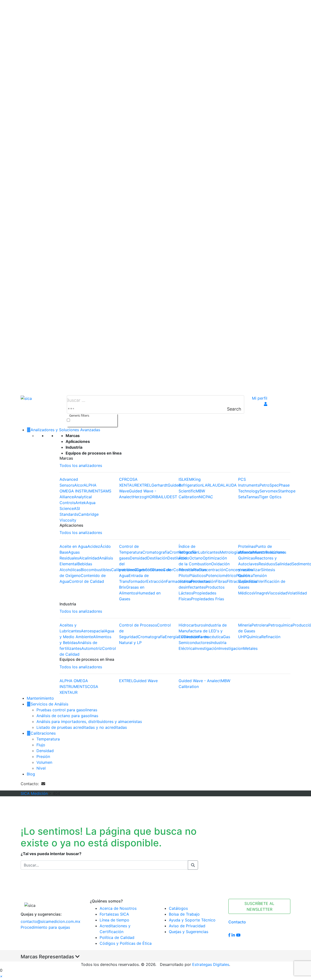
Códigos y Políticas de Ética (126, 943)
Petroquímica (280, 625)
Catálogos (178, 908)
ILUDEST (169, 496)
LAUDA (216, 485)
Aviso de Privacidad (187, 925)
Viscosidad (277, 593)
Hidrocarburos (192, 625)
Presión (43, 756)
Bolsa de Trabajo (184, 914)
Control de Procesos (138, 625)
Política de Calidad (117, 937)
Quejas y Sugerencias (188, 931)
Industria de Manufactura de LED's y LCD (203, 631)
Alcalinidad (89, 558)
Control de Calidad (86, 581)
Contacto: (31, 783)
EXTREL (144, 485)
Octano (196, 558)
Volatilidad (297, 593)
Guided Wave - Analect (200, 680)
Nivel (41, 768)
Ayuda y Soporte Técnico (192, 920)
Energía (172, 636)
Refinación (270, 636)
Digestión (143, 569)
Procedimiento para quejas (45, 927)
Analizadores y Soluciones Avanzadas (65, 429)
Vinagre (260, 593)
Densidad (138, 558)
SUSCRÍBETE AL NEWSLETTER (259, 906)
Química (253, 636)
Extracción (156, 581)
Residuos (267, 563)
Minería (244, 625)
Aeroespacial (93, 630)
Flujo (40, 744)
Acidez (93, 546)
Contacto (237, 921)
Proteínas (246, 546)
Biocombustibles (96, 569)
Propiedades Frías (207, 598)
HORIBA (154, 496)
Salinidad (283, 563)
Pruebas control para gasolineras (66, 709)
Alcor (79, 485)
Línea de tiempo (114, 920)
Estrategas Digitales (210, 964)
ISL (181, 479)
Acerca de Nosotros (118, 908)
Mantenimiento (40, 698)
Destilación (157, 558)
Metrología (230, 552)
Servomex (268, 491)
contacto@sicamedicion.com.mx (50, 921)
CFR (123, 479)
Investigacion (231, 648)
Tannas (252, 496)
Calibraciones (43, 733)
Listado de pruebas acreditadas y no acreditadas (81, 727)
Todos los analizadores (81, 465)
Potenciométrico (221, 575)
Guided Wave (145, 680)
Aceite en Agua (73, 546)
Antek (80, 502)
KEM (188, 479)
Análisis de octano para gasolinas (67, 715)
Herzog (140, 496)
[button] (1, 976)
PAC (209, 496)
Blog (31, 774)
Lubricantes (209, 552)
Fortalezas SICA (114, 914)
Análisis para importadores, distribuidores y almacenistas (89, 721)
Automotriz (91, 648)
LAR (206, 485)
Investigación (207, 648)
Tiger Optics (270, 496)
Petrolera (259, 625)
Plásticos (197, 575)
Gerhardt (159, 485)
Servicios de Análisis (49, 704)
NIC (202, 496)
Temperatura (48, 739)
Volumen (44, 762)
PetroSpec (269, 485)
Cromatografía (155, 552)
